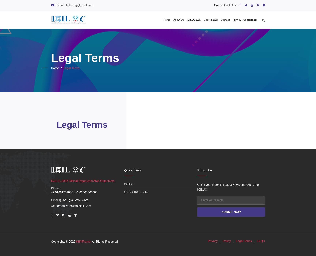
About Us (178, 19)
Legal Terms (244, 241)
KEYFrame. (83, 241)
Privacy (213, 241)
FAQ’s (261, 241)
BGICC (128, 184)
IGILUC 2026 (194, 19)
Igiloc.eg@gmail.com (73, 200)
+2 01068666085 (86, 192)
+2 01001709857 (62, 192)
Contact (225, 19)
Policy (227, 241)
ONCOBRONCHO (136, 192)
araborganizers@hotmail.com (71, 205)
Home (167, 19)
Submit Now (231, 211)
